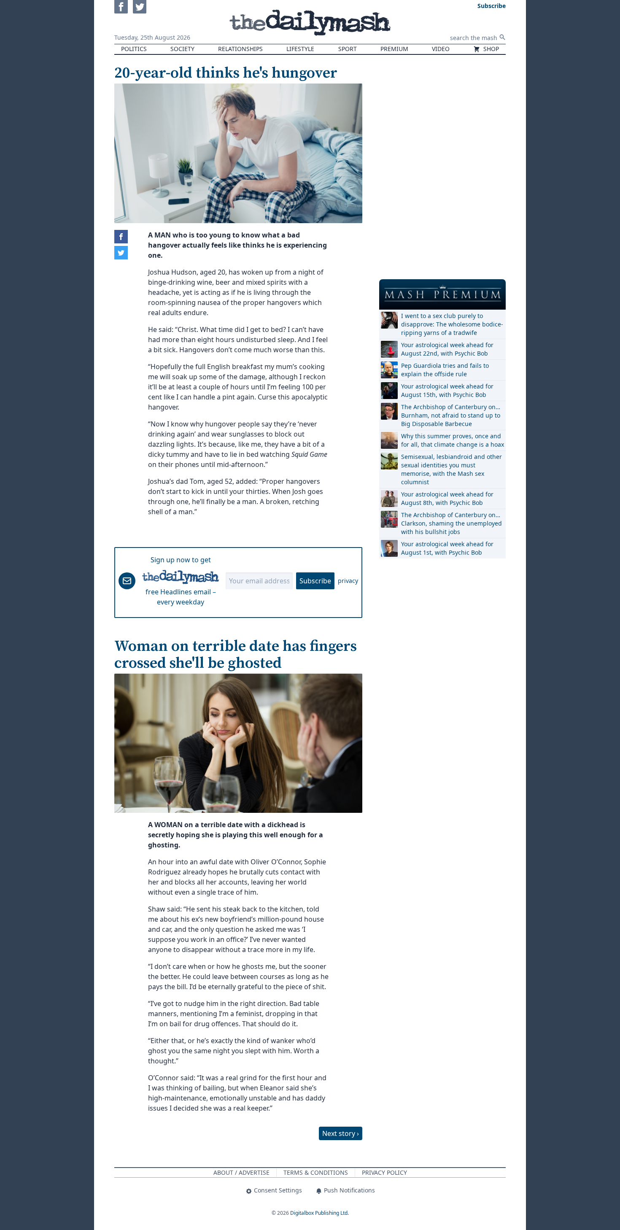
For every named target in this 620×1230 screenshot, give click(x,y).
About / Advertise (241, 1172)
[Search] (502, 37)
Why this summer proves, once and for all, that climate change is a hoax (452, 440)
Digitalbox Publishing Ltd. (319, 1213)
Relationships (240, 49)
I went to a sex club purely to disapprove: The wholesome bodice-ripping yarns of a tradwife (452, 324)
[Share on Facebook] (121, 236)
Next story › (340, 1133)
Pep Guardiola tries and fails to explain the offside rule (445, 369)
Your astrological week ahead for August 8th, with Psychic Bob (447, 498)
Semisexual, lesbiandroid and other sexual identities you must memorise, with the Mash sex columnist (451, 469)
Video (441, 49)
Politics (134, 49)
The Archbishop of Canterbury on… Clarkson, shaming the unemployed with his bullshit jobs (451, 523)
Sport (347, 49)
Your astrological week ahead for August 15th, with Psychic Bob (447, 390)
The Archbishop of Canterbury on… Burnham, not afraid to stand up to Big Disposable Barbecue (450, 415)
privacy (348, 581)
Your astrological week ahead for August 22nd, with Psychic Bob (447, 349)
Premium (394, 49)
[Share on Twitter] (121, 252)
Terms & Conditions (315, 1172)
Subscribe (315, 580)
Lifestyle (300, 49)
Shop (490, 49)
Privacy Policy (384, 1172)
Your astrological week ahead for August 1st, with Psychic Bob (447, 548)
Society (182, 49)
